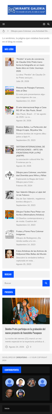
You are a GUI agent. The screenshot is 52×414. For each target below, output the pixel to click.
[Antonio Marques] (9, 382)
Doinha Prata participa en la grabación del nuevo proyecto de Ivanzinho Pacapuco (25, 331)
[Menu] (3, 24)
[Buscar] (48, 24)
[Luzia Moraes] (31, 382)
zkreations (21, 357)
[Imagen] (26, 311)
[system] (44, 24)
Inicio (7, 408)
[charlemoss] (9, 393)
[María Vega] (42, 382)
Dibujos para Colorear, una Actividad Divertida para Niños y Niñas (30, 31)
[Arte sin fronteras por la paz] (20, 382)
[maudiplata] (20, 393)
